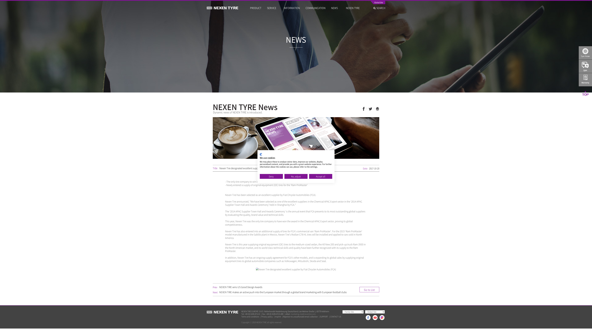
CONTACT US (335, 316)
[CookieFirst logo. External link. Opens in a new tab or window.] (261, 154)
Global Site (378, 3)
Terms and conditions (250, 316)
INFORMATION (292, 8)
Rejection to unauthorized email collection (300, 316)
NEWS (335, 8)
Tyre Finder (585, 53)
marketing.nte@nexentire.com (303, 314)
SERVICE (272, 8)
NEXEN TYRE (353, 8)
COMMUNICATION (315, 8)
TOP (585, 93)
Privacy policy (267, 316)
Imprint (278, 316)
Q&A (585, 66)
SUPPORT (324, 316)
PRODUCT (255, 8)
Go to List (369, 290)
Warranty (585, 79)
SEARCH (380, 8)
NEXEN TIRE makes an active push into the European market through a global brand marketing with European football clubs (283, 292)
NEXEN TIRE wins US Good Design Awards (240, 287)
